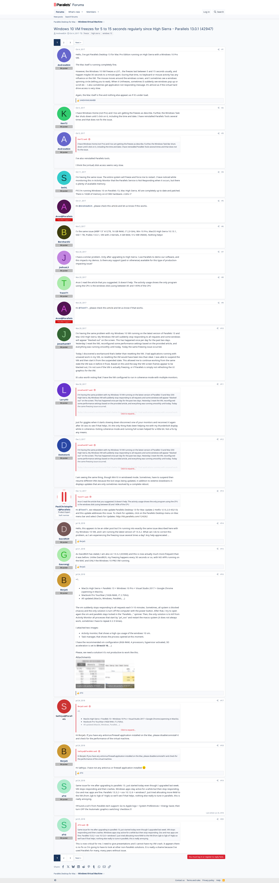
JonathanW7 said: (85, 390)
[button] (82, 12)
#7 (222, 252)
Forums (60, 11)
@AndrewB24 (85, 205)
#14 (222, 523)
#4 (222, 172)
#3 (222, 133)
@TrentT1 (83, 307)
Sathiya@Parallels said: (87, 751)
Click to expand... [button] (128, 413)
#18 (222, 745)
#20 (222, 819)
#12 (222, 439)
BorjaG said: (83, 706)
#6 (222, 226)
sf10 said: (81, 825)
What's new (74, 11)
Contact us (180, 880)
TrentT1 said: (83, 497)
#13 (222, 491)
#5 (222, 201)
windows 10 (107, 33)
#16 (222, 574)
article (114, 205)
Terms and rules (193, 880)
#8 (222, 277)
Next (77, 42)
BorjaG (81, 735)
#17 (222, 700)
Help (218, 880)
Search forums (71, 16)
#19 (222, 780)
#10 (222, 328)
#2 (222, 108)
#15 (222, 549)
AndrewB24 (61, 33)
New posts (58, 16)
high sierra (95, 33)
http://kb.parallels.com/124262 (132, 516)
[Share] (218, 49)
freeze (86, 33)
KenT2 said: (82, 139)
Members (91, 11)
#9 (222, 303)
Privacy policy (208, 880)
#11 (222, 384)
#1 (222, 49)
